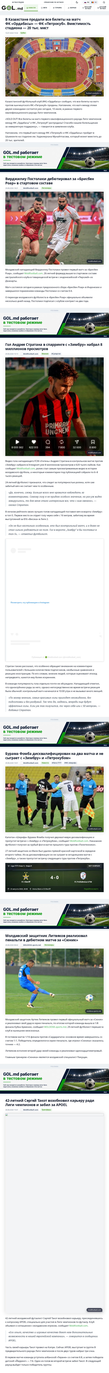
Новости (45, 763)
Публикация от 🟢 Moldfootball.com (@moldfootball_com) (56, 657)
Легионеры (46, 188)
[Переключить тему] (77, 2)
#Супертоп (56, 354)
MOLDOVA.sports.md (55, 1026)
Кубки (23, 33)
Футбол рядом (18, 2)
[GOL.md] (12, 8)
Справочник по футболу (54, 2)
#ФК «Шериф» (70, 763)
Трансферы (46, 1110)
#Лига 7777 (56, 763)
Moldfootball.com (33, 273)
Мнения (45, 354)
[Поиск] (104, 2)
